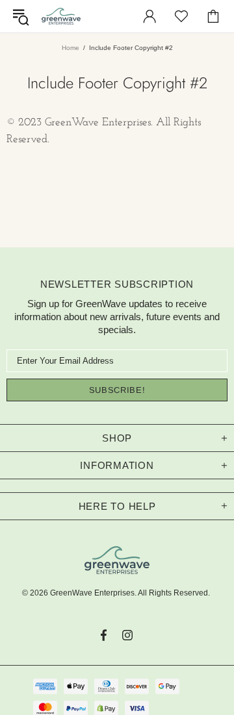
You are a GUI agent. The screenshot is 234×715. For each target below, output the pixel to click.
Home (70, 47)
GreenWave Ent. (61, 16)
